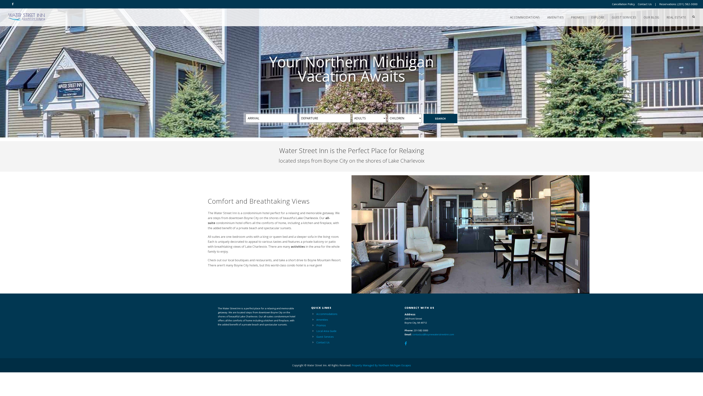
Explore (598, 17)
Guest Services (624, 17)
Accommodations (525, 17)
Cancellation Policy (623, 4)
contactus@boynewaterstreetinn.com (433, 334)
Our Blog (651, 17)
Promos (577, 17)
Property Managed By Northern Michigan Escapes (381, 365)
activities (298, 247)
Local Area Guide (326, 331)
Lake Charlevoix (307, 218)
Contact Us (645, 4)
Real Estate (676, 17)
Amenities (555, 17)
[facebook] (13, 4)
